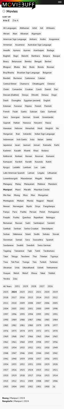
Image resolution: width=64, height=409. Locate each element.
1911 (22, 381)
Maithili (48, 178)
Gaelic (24, 111)
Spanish (49, 239)
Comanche (17, 89)
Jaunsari (26, 145)
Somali (19, 239)
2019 (55, 291)
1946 (22, 353)
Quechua (27, 217)
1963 (55, 336)
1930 (38, 364)
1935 (55, 358)
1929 (46, 364)
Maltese (41, 184)
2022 (30, 291)
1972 (38, 330)
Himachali (29, 128)
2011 (5, 303)
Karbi (56, 145)
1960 (22, 342)
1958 (38, 342)
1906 (55, 381)
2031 (17, 286)
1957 (46, 342)
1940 (13, 358)
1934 (5, 364)
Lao (36, 167)
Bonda (41, 67)
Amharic (33, 39)
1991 (55, 314)
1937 (38, 358)
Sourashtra (38, 239)
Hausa (48, 122)
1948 (5, 353)
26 (54, 386)
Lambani (27, 167)
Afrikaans (50, 28)
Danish (48, 89)
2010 (13, 303)
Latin (43, 167)
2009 (22, 303)
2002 (22, 308)
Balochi (25, 55)
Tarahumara (48, 250)
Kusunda (39, 161)
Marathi (27, 189)
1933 (13, 364)
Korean (28, 156)
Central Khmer (10, 83)
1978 (46, 325)
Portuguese (53, 211)
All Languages (9, 28)
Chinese (51, 83)
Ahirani (6, 33)
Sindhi (36, 234)
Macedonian (26, 178)
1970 (55, 330)
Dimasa (45, 94)
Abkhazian (24, 28)
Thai (35, 256)
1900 (46, 386)
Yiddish (51, 273)
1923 (38, 369)
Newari (6, 206)
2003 (13, 308)
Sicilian (6, 234)
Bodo (32, 67)
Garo (5, 117)
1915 (46, 375)
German (26, 117)
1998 (55, 308)
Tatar (5, 256)
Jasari (17, 145)
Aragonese (54, 39)
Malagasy (7, 184)
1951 (38, 347)
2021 (38, 291)
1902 (30, 386)
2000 (38, 308)
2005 (55, 303)
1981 (22, 325)
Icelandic (27, 133)
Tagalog (7, 250)
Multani (20, 200)
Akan (15, 33)
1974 (22, 330)
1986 (38, 319)
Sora (27, 239)
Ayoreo (26, 50)
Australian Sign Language (39, 44)
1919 (13, 375)
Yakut (42, 273)
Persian (33, 211)
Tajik (29, 250)
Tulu (34, 262)
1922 (46, 369)
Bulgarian (47, 72)
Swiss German (44, 245)
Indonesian (8, 139)
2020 (46, 291)
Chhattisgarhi (38, 83)
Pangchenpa (49, 206)
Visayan (6, 273)
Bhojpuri (7, 67)
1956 (55, 342)
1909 (30, 381)
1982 (13, 325)
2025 (5, 291)
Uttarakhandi (28, 267)
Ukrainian (7, 267)
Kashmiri (7, 150)
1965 (38, 336)
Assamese (20, 44)
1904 (13, 386)
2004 (5, 308)
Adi (41, 28)
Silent (28, 234)
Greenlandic (47, 117)
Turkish (43, 262)
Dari (56, 89)
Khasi (36, 150)
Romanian (7, 223)
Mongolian (43, 195)
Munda (30, 200)
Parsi (15, 211)
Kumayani (7, 161)
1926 (13, 369)
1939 (22, 358)
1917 (30, 375)
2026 (50, 286)
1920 (5, 375)
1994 (30, 314)
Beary (6, 61)
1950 (46, 347)
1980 (30, 325)
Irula (32, 139)
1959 (30, 342)
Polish (42, 211)
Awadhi (6, 50)
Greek (36, 117)
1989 (13, 319)
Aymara (16, 50)
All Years (7, 286)
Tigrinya (54, 256)
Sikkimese (17, 234)
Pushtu (16, 217)
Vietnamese (52, 267)
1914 (55, 375)
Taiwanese (19, 250)
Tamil (37, 250)
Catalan (41, 78)
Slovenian (7, 239)
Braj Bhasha (8, 72)
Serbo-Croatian (31, 228)
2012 (55, 297)
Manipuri (7, 189)
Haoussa (27, 122)
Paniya (6, 211)
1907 (46, 381)
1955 (5, 347)
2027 (41, 286)
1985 (46, 319)
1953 (22, 347)
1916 (38, 375)
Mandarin (52, 184)
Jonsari (37, 145)
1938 (30, 358)
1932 (22, 364)
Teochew (25, 256)
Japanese (7, 145)
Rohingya (50, 217)
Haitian (17, 122)
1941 (5, 358)
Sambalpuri (39, 223)
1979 (38, 325)
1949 (55, 347)
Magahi (38, 178)
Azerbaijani (39, 50)
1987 (30, 319)
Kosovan (39, 156)
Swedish (30, 245)
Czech (39, 89)
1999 (46, 308)
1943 (46, 353)
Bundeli (6, 78)
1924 (30, 369)
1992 (46, 314)
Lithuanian (52, 172)
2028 (33, 286)
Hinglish (49, 128)
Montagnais (8, 200)
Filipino (28, 106)
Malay (18, 184)
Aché (34, 28)
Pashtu (23, 211)
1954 (13, 347)
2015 (30, 297)
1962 (5, 342)
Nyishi (29, 206)
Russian (18, 223)
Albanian (24, 33)
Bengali (38, 61)
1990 (5, 319)
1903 (22, 386)
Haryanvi (38, 122)
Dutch (5, 100)
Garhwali (52, 111)
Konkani (18, 156)
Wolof (25, 273)
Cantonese (30, 78)
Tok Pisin (15, 262)
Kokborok (7, 156)
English (47, 100)
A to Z (6, 20)
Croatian (29, 89)
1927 (5, 369)
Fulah (15, 111)
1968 (13, 336)
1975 (13, 330)
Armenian (7, 44)
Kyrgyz (6, 167)
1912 (13, 381)
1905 (5, 386)
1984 (55, 319)
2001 (30, 308)
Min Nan (7, 195)
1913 (5, 381)
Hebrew (18, 128)
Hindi (40, 128)
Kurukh (28, 161)
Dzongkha (16, 100)
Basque (56, 55)
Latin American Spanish (14, 172)
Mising (17, 195)
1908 (38, 381)
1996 (13, 314)
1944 (38, 353)
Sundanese (8, 245)
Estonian (7, 106)
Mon (33, 195)
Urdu (17, 267)
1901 (38, 386)
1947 (13, 353)
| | (13, 398)
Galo (42, 111)
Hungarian (8, 133)
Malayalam (29, 184)
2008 (30, 303)
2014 (38, 297)
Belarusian (17, 61)
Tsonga (25, 262)
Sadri (27, 223)
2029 (25, 286)
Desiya (25, 94)
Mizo (25, 195)
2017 (13, 297)
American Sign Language (14, 39)
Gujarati (6, 122)
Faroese (18, 106)
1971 (46, 330)
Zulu (15, 278)
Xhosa (34, 273)
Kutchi (48, 161)
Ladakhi (16, 167)
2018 (5, 297)
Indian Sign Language (45, 133)
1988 (22, 319)
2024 (13, 291)
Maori (18, 189)
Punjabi (6, 217)
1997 (5, 314)
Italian (40, 139)
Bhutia (17, 67)
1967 (22, 336)
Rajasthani (38, 217)
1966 (30, 336)
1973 (30, 330)
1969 (5, 336)
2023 (22, 291)
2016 (22, 297)
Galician (33, 111)
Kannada (47, 145)
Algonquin (36, 33)
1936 (46, 358)
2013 (46, 297)
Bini (24, 67)
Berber (48, 61)
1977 (55, 325)
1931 (30, 364)
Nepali (50, 200)
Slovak (56, 234)
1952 (30, 347)
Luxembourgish (10, 178)
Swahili (20, 245)
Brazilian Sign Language (28, 72)
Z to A (15, 20)
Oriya (37, 206)
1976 (5, 330)
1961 (13, 342)
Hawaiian (7, 128)
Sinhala (46, 234)
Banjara (46, 55)
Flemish (48, 106)
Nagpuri (40, 200)
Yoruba (6, 278)
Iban (18, 133)
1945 (30, 353)
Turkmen (54, 262)
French (6, 111)
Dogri (54, 94)
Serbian (17, 228)
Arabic (43, 39)
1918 (22, 375)
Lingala (41, 172)
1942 (55, 353)
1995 (22, 314)
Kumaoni (50, 156)
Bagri (16, 55)
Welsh (16, 273)
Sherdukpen (47, 228)
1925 (22, 369)
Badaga (50, 50)
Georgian (15, 117)
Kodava (45, 150)
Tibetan (43, 256)
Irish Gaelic (22, 139)
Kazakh (17, 150)
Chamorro (24, 83)
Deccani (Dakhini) (11, 94)
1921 (55, 369)
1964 (46, 336)
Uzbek (40, 267)
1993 (38, 314)
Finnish (38, 106)
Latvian (31, 172)
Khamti (27, 150)
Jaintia (49, 139)
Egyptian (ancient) (32, 100)
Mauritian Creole (41, 189)
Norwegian (18, 206)
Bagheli (6, 55)
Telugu (14, 256)
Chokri (6, 89)
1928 (55, 364)
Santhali (7, 228)
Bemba (28, 61)
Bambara (36, 55)
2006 (46, 303)
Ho (57, 128)
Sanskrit (51, 223)
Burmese (18, 78)
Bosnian (50, 67)
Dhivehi (35, 94)
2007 (38, 303)
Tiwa (5, 262)
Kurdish (18, 161)
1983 (5, 325)
